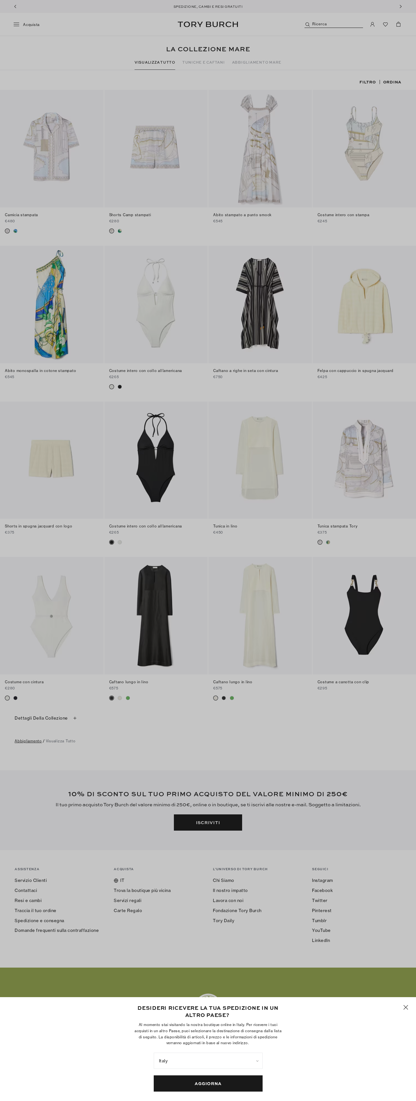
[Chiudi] (406, 1007)
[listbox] (208, 1061)
